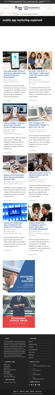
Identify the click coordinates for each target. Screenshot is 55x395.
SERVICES (22, 391)
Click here (6, 382)
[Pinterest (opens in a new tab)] (48, 6)
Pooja (6, 80)
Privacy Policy (7, 368)
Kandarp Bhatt (34, 179)
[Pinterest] (37, 385)
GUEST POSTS (8, 82)
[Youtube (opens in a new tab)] (50, 9)
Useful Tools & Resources (9, 376)
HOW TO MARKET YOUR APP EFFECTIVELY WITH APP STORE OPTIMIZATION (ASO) (14, 125)
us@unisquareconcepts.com (38, 379)
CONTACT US (38, 391)
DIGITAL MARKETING (44, 82)
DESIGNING (31, 347)
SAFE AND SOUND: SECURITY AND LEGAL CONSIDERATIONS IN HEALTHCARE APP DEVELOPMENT (15, 74)
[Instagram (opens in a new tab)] (50, 6)
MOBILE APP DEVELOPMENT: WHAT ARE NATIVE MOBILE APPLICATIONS (14, 177)
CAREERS (32, 391)
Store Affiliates (7, 373)
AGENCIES (31, 341)
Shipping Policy (7, 371)
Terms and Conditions (8, 375)
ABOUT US (15, 391)
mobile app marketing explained (18, 22)
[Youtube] (39, 385)
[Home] (3, 22)
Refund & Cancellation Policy (10, 369)
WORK (27, 391)
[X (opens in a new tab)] (42, 6)
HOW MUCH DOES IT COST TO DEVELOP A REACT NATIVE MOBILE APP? (40, 175)
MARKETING (31, 355)
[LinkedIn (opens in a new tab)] (47, 9)
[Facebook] (31, 385)
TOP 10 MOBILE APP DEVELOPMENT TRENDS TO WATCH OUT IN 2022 (39, 125)
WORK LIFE (31, 357)
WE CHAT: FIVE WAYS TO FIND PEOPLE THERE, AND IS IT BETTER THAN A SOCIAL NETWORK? (39, 74)
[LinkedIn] (35, 385)
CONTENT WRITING (33, 344)
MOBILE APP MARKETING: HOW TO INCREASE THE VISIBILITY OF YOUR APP (13, 225)
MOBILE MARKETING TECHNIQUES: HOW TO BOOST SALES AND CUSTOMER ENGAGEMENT (38, 226)
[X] (29, 385)
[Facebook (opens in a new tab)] (45, 6)
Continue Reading (8, 100)
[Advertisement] (27, 37)
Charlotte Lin (33, 129)
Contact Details (7, 366)
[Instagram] (33, 385)
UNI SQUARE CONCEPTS (36, 80)
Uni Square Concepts (37, 393)
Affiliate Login (7, 364)
